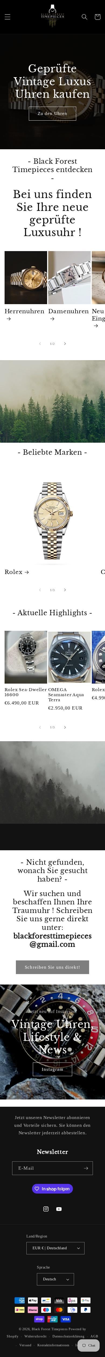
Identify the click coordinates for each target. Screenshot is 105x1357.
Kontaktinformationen (53, 1345)
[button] (7, 16)
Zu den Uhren (52, 113)
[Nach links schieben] (40, 344)
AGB (94, 1336)
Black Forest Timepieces (50, 1329)
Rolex (14, 572)
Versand (25, 1345)
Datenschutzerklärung (68, 1336)
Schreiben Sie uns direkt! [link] (52, 967)
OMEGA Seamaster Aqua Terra (66, 694)
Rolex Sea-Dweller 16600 (26, 692)
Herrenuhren (24, 311)
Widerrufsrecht (35, 1336)
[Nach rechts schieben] (65, 344)
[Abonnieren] (85, 1168)
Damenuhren (68, 311)
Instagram (53, 1069)
